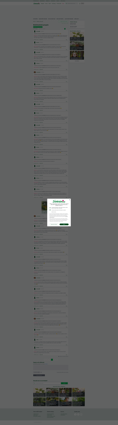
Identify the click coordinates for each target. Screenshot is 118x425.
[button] (59, 212)
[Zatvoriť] (70, 200)
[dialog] (59, 212)
